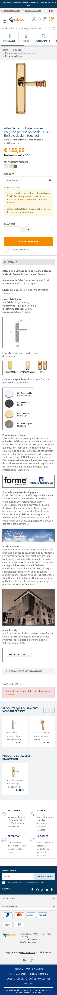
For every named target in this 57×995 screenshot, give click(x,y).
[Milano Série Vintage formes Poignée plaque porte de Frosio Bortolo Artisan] (28, 88)
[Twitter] (42, 889)
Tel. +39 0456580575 (29, 939)
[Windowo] (13, 19)
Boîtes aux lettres (39, 978)
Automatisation (19, 974)
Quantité (9, 224)
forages (9, 174)
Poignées (16, 50)
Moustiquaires (39, 974)
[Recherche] (53, 28)
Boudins (28, 983)
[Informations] (53, 906)
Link (41, 883)
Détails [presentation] (12, 262)
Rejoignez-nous (44, 876)
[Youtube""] (47, 890)
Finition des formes (16, 162)
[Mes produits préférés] (39, 20)
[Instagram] (37, 890)
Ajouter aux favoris (19, 249)
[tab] (28, 262)
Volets (11, 978)
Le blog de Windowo (33, 11)
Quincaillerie (22, 969)
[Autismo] (32, 960)
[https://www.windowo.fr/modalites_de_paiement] (28, 919)
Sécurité (22, 978)
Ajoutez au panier (28, 241)
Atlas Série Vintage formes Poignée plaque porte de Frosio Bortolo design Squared (15, 787)
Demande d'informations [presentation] (25, 671)
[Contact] (45, 20)
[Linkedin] (52, 890)
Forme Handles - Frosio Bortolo (28, 139)
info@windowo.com (12, 11)
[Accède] (33, 20)
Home (5, 50)
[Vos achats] (53, 898)
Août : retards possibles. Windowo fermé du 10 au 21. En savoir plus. (28, 4)
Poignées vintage (14, 56)
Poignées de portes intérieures (20, 53)
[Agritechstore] (24, 960)
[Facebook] (32, 890)
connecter (10, 694)
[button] (33, 19)
